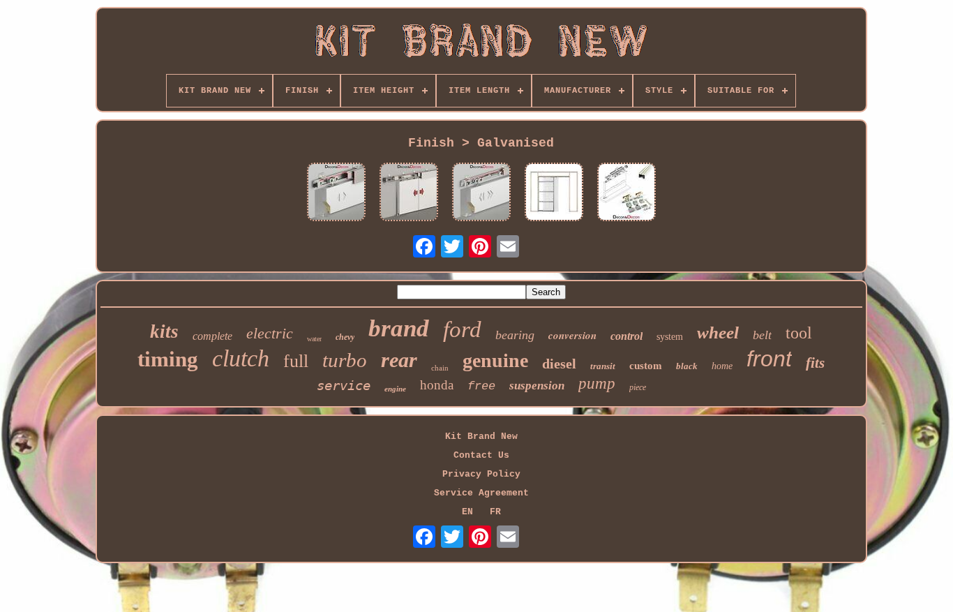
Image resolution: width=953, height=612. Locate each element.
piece (637, 387)
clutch (240, 358)
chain (440, 368)
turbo (344, 360)
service (343, 385)
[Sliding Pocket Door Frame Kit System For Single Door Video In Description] (553, 193)
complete (212, 336)
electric (269, 333)
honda (436, 385)
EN (467, 512)
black (687, 366)
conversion (572, 335)
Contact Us (481, 455)
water (314, 339)
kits (164, 331)
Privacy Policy (481, 474)
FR (495, 512)
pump (596, 383)
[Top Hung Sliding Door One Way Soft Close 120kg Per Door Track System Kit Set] (481, 193)
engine (395, 389)
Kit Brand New (481, 436)
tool (799, 333)
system (669, 336)
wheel (718, 332)
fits (815, 362)
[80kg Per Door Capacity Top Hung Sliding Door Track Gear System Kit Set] (626, 193)
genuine (495, 360)
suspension (536, 385)
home (722, 366)
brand (398, 328)
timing (167, 359)
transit (602, 366)
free (481, 386)
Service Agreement (481, 493)
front (769, 358)
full (295, 361)
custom (645, 365)
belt (762, 335)
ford (462, 329)
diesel (559, 363)
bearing (514, 335)
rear (399, 359)
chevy (345, 337)
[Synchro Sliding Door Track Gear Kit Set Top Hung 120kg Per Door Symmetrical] (408, 193)
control (626, 336)
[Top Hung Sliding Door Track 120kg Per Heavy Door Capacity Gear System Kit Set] (336, 193)
